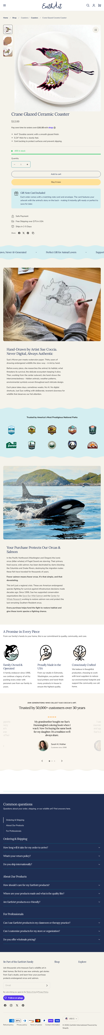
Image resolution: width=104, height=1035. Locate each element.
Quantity (15, 158)
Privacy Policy (43, 992)
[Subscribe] (47, 985)
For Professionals (13, 831)
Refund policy (8, 1025)
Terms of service (36, 1025)
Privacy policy (22, 1025)
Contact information (52, 1025)
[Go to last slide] (42, 761)
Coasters (24, 18)
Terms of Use (31, 992)
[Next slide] (62, 761)
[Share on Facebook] (19, 233)
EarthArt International (78, 1025)
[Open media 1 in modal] (96, 30)
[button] (4, 5)
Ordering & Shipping (15, 820)
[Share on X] (23, 233)
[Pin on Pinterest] (28, 233)
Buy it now (56, 182)
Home (5, 18)
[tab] (7, 29)
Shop (14, 18)
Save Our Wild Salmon (32, 595)
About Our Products (15, 825)
